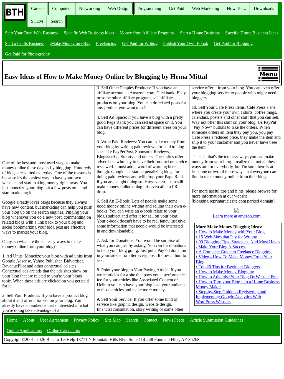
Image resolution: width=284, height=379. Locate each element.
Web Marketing (205, 8)
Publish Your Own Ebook (185, 43)
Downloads (264, 8)
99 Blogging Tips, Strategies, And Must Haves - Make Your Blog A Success (238, 244)
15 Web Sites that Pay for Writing (226, 236)
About (28, 320)
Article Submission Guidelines (216, 320)
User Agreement (54, 320)
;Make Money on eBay (70, 43)
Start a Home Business (200, 33)
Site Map (113, 320)
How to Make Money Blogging (225, 271)
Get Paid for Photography (27, 54)
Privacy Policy (86, 320)
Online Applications (24, 330)
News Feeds (173, 320)
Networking (89, 8)
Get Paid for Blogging (233, 43)
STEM (37, 21)
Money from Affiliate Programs (147, 33)
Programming (149, 8)
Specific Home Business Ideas (251, 33)
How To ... (236, 8)
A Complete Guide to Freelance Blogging (234, 251)
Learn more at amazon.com (236, 216)
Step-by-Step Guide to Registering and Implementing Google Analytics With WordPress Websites (231, 296)
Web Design (119, 8)
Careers (37, 8)
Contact (150, 320)
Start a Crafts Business (24, 43)
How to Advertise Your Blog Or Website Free (237, 276)
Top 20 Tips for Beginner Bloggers (228, 266)
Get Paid (176, 8)
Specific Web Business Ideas (89, 33)
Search (57, 21)
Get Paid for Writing (140, 43)
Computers (61, 8)
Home (12, 320)
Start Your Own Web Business (31, 33)
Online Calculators (63, 330)
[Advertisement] (43, 120)
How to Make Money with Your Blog (230, 231)
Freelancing (106, 43)
